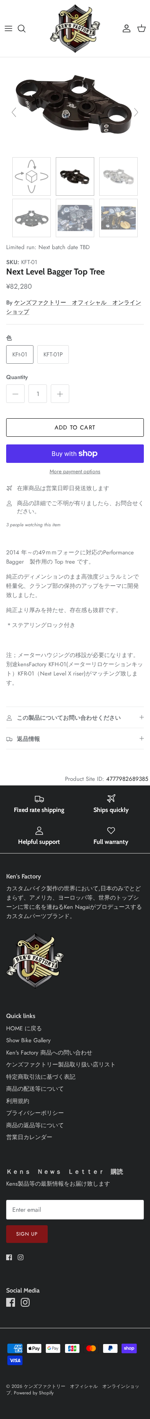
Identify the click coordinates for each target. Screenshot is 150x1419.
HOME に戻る (24, 1028)
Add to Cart (75, 427)
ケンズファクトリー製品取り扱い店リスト (61, 1064)
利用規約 (17, 1101)
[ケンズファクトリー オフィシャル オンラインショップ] (75, 28)
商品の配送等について (35, 1089)
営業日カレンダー (29, 1137)
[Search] (25, 28)
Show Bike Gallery (28, 1040)
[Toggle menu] (8, 28)
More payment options (75, 471)
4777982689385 (127, 779)
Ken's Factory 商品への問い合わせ (49, 1052)
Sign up (27, 1234)
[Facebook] (9, 1257)
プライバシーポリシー (35, 1113)
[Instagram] (20, 1257)
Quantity (17, 377)
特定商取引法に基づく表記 (40, 1077)
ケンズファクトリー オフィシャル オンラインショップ (72, 1389)
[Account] (124, 28)
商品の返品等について (35, 1125)
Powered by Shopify (33, 1392)
